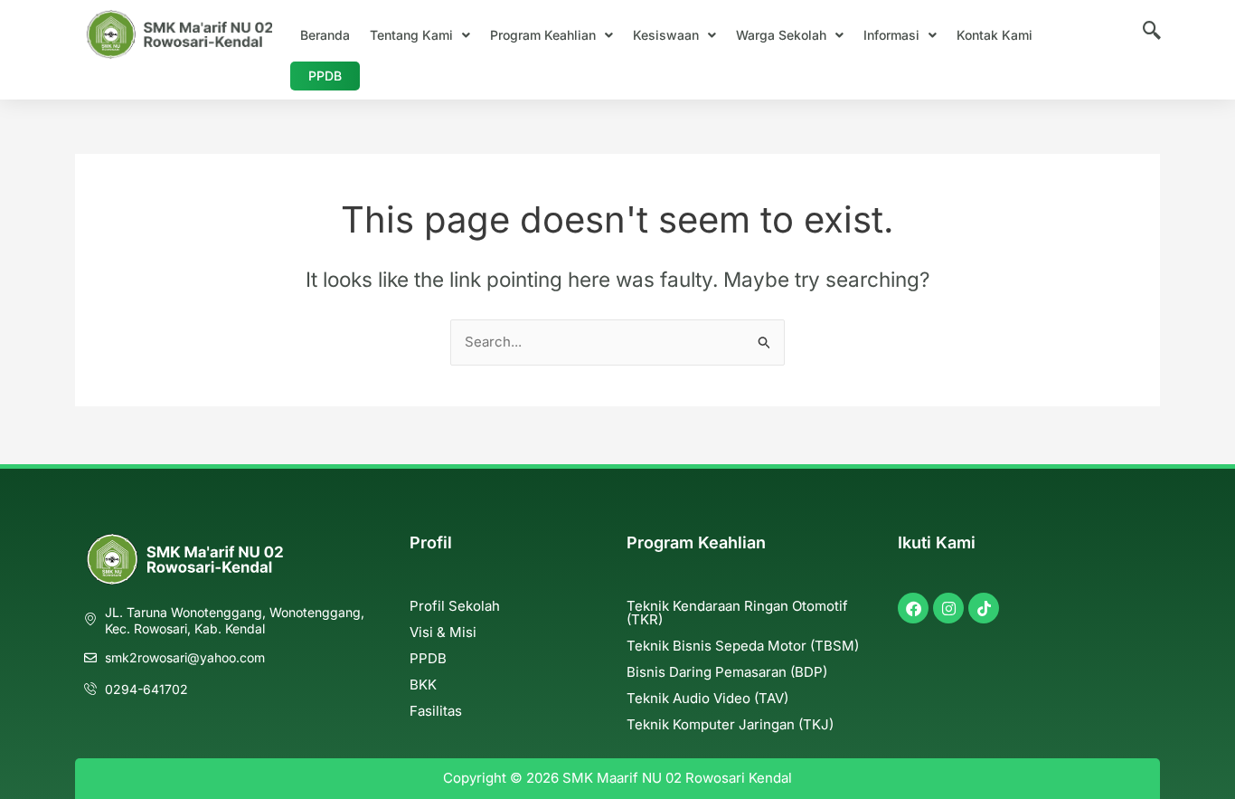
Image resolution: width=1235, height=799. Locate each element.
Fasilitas (436, 710)
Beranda (325, 35)
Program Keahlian (543, 35)
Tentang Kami (411, 35)
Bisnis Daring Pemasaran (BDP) (727, 671)
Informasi (891, 35)
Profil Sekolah (455, 605)
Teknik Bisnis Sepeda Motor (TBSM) (743, 645)
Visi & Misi (443, 632)
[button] (420, 35)
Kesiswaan (666, 35)
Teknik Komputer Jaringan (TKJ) (730, 724)
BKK (423, 684)
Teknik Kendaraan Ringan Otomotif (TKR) (737, 612)
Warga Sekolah (781, 35)
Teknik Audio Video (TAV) (707, 698)
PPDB (325, 75)
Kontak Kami (994, 35)
